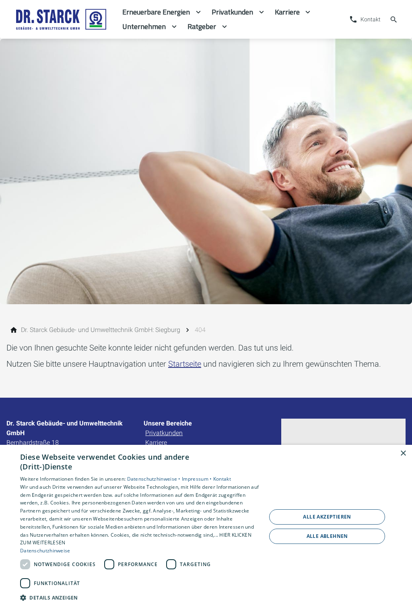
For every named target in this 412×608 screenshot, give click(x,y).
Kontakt (222, 478)
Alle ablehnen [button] (327, 536)
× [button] (403, 453)
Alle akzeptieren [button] (327, 516)
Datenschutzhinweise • (154, 478)
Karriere (156, 442)
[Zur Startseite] (61, 19)
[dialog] (206, 526)
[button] (139, 597)
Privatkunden (164, 433)
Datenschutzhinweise (45, 550)
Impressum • (197, 478)
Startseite (184, 364)
